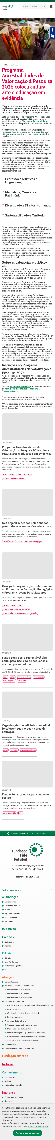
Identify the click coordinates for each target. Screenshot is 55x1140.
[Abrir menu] (51, 6)
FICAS (19, 541)
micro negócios (9, 681)
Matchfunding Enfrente (14, 966)
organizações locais (28, 750)
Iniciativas (9, 929)
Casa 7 (5, 541)
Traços (8, 970)
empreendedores (24, 677)
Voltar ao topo (42, 833)
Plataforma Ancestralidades (14, 478)
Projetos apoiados (15, 1017)
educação (28, 474)
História (8, 910)
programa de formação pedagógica (17, 609)
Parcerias (9, 921)
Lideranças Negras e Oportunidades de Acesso (26, 1033)
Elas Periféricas (11, 962)
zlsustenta (22, 681)
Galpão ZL (9, 942)
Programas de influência (15, 1021)
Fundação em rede (15, 1056)
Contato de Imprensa (14, 1097)
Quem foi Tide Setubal (14, 906)
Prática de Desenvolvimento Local (19, 986)
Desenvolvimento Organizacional (19, 1048)
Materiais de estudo (13, 1085)
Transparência (11, 917)
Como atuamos (11, 982)
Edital (19, 474)
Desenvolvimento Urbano (18, 994)
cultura (11, 474)
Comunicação (11, 1044)
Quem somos (10, 902)
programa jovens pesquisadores (15, 613)
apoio (5, 677)
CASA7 (5, 605)
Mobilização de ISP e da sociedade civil (23, 1013)
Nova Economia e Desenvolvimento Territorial (26, 1037)
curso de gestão (9, 813)
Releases (9, 1101)
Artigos (8, 1081)
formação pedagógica (33, 541)
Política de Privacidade (38, 1126)
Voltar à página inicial (19, 833)
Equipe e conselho (13, 913)
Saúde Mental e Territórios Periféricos (22, 1040)
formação (14, 750)
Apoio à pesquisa (14, 1009)
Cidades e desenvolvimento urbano (22, 1025)
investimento (39, 677)
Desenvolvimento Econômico (19, 997)
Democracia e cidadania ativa (19, 1029)
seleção (34, 613)
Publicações (10, 1077)
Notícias (7, 1064)
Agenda (8, 946)
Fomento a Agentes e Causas (17, 1001)
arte (4, 474)
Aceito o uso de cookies (27, 1133)
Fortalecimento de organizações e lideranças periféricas (30, 1005)
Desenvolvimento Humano (18, 990)
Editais (8, 958)
